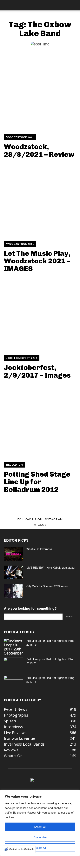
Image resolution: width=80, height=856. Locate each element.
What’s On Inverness (39, 549)
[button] (6, 5)
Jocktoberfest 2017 (21, 358)
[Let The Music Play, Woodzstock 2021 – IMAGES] (40, 200)
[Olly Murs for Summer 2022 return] (13, 591)
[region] (40, 823)
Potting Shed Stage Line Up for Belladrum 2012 (37, 482)
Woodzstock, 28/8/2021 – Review (39, 151)
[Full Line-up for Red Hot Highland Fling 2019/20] (13, 664)
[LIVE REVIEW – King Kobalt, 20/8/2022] (13, 572)
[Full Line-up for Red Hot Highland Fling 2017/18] (13, 682)
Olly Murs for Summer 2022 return (47, 586)
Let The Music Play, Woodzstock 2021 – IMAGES (37, 261)
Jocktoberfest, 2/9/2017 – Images (37, 371)
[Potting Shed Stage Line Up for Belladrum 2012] (40, 421)
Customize (40, 837)
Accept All (40, 827)
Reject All (40, 848)
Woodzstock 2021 (20, 137)
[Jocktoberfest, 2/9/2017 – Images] (40, 314)
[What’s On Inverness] (13, 554)
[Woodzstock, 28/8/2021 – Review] (40, 93)
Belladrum (14, 464)
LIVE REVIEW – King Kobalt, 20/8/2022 (50, 567)
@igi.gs (40, 525)
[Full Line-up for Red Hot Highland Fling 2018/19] (13, 647)
